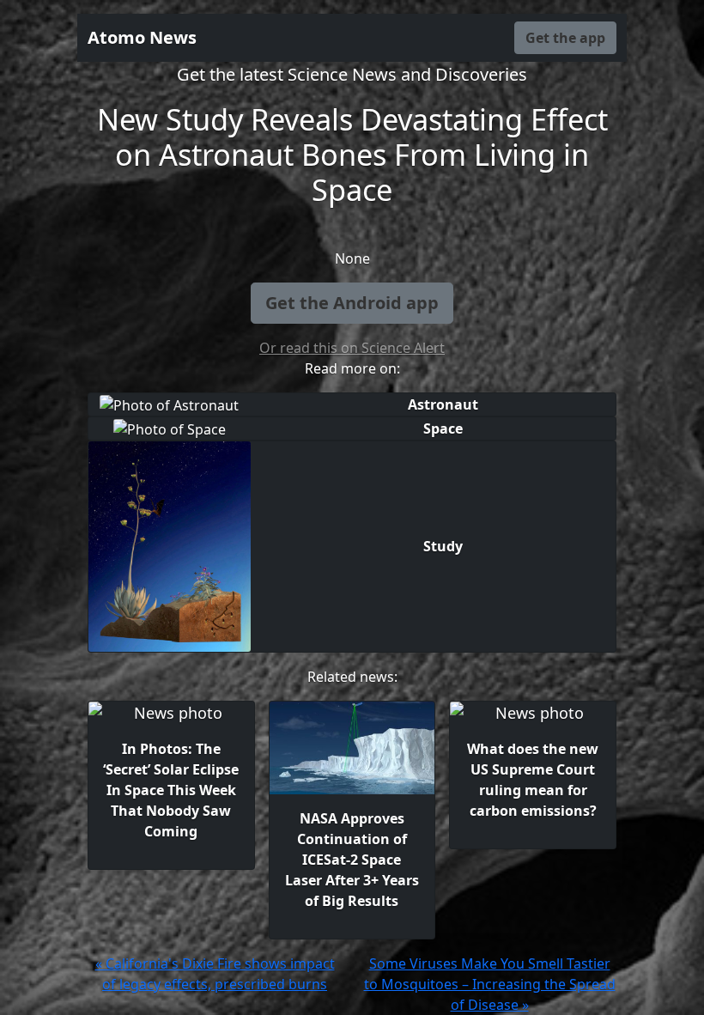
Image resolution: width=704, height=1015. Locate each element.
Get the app (565, 37)
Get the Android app (352, 302)
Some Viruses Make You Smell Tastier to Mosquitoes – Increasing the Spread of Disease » (490, 984)
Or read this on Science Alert (352, 347)
